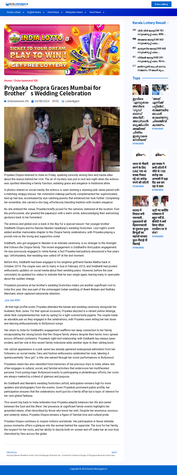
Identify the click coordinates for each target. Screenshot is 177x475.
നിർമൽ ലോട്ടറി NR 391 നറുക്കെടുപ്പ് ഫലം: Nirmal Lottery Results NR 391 (151, 59)
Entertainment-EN (26, 80)
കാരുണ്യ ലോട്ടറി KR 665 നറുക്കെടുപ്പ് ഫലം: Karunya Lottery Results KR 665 (151, 50)
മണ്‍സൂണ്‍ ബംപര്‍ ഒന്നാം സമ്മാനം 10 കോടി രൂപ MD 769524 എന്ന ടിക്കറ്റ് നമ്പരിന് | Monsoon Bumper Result (151, 68)
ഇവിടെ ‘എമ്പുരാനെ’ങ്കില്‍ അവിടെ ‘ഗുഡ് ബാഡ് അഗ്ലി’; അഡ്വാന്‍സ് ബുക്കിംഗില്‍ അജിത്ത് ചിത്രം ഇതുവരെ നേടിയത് (146, 119)
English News (34, 12)
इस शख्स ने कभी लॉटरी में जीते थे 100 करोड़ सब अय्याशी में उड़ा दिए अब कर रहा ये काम (160, 175)
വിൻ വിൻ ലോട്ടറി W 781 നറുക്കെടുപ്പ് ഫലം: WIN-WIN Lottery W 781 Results (150, 32)
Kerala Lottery (14, 12)
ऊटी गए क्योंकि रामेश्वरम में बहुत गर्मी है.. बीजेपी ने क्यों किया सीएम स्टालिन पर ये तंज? (160, 221)
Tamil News (95, 12)
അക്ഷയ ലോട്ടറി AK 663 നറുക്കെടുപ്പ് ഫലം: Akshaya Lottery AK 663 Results (150, 41)
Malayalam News (74, 12)
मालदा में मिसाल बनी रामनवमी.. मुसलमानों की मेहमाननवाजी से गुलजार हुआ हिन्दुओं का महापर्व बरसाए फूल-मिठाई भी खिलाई (140, 227)
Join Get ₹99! (12, 300)
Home (8, 80)
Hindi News (53, 12)
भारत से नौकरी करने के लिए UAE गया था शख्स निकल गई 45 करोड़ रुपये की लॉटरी (141, 173)
